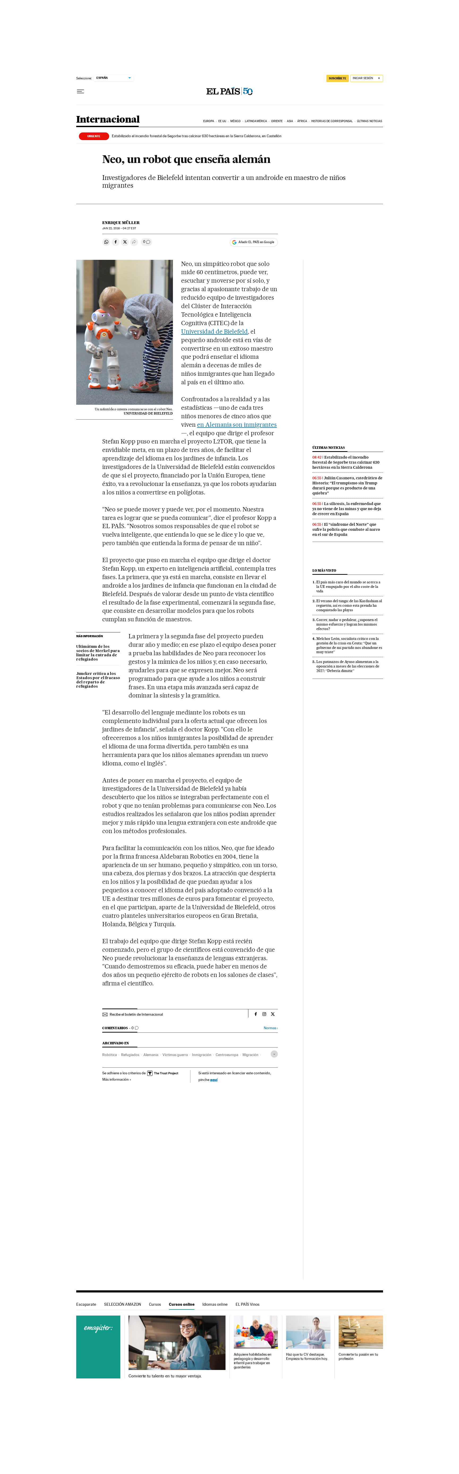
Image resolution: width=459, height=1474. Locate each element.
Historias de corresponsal (332, 121)
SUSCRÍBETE (337, 78)
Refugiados (130, 1055)
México (235, 121)
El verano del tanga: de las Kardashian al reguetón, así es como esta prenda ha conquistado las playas (349, 605)
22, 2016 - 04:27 (119, 228)
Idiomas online (215, 1304)
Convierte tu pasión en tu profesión (358, 1356)
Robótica (109, 1055)
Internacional (108, 120)
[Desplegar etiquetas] (274, 1054)
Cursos (155, 1304)
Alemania (150, 1055)
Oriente (277, 121)
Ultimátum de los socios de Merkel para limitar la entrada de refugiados (98, 653)
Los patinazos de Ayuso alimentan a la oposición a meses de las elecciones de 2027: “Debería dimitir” (347, 666)
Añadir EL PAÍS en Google (256, 242)
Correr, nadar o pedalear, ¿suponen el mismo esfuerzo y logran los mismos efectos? (346, 624)
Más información (115, 1079)
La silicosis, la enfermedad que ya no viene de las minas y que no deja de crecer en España (346, 508)
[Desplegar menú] (80, 91)
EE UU (222, 121)
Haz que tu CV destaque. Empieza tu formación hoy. (307, 1356)
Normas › (271, 1028)
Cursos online (181, 1304)
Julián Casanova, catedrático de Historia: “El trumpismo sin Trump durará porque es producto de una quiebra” (347, 485)
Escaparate (86, 1304)
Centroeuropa (227, 1055)
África (302, 121)
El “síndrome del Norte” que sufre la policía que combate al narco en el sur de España (346, 529)
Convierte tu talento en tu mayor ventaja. (165, 1376)
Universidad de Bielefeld (214, 331)
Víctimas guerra (175, 1055)
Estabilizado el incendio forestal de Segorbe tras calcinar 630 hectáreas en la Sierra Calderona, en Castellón (197, 136)
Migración (250, 1055)
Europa (208, 121)
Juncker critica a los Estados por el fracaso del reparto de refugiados (98, 680)
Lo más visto (324, 570)
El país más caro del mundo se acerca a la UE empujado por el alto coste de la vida (348, 586)
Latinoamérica (256, 121)
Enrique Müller (121, 222)
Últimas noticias (369, 121)
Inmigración (201, 1055)
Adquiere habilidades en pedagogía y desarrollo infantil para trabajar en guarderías (252, 1360)
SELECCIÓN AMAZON (122, 1304)
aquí (214, 1079)
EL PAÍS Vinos (248, 1304)
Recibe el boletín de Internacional (136, 1014)
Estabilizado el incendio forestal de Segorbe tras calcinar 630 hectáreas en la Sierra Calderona (346, 462)
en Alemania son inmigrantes (237, 424)
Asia (290, 121)
